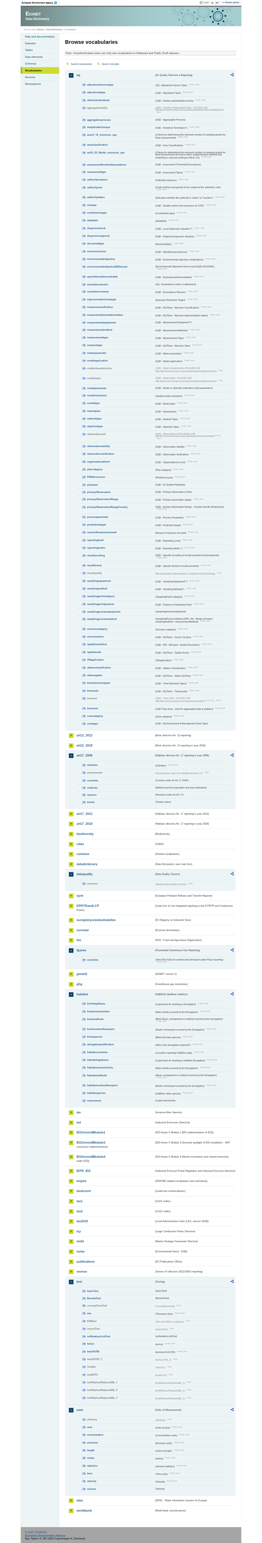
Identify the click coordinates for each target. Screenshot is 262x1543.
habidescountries (97, 1052)
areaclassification (97, 144)
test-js (90, 1343)
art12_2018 (84, 745)
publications (86, 1261)
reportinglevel (95, 540)
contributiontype (97, 212)
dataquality (85, 874)
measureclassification (100, 307)
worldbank (84, 1510)
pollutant (92, 484)
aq (78, 75)
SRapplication (95, 659)
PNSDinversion (96, 477)
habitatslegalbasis (98, 1059)
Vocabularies (33, 70)
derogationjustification (100, 1044)
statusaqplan (94, 675)
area (89, 1427)
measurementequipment (101, 322)
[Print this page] (213, 3)
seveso (82, 1271)
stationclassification (99, 667)
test (79, 1281)
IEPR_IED (84, 1171)
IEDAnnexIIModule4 (91, 1156)
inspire (82, 1181)
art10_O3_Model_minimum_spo (106, 152)
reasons (91, 794)
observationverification (100, 453)
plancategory (94, 469)
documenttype (95, 243)
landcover (84, 1191)
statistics (92, 1465)
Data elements (34, 56)
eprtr (80, 895)
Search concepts (110, 64)
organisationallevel (98, 461)
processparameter (97, 517)
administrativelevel (98, 100)
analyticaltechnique (98, 127)
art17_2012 (84, 813)
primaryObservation (99, 492)
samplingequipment (99, 580)
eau (89, 1313)
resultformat (94, 565)
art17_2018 (84, 823)
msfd (80, 1241)
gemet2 (82, 974)
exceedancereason (98, 291)
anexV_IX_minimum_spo (102, 134)
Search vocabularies (81, 64)
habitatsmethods (97, 1075)
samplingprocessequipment (103, 611)
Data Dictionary (54, 29)
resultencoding (96, 555)
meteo (90, 1458)
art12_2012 (84, 735)
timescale (92, 690)
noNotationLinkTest (98, 1336)
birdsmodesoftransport (100, 1029)
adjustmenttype (96, 92)
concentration (95, 1434)
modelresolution (97, 395)
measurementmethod (99, 329)
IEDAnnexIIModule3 (91, 1142)
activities (92, 765)
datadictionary (87, 864)
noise (81, 1251)
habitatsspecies (96, 1093)
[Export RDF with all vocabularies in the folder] (232, 75)
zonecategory (95, 716)
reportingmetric (96, 547)
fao (79, 940)
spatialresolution (97, 644)
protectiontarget (96, 524)
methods (92, 787)
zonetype (92, 723)
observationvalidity (98, 446)
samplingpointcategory (101, 596)
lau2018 (82, 1221)
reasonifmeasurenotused (101, 532)
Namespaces (33, 83)
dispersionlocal (96, 228)
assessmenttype (96, 172)
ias (79, 1112)
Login (206, 2)
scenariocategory (97, 628)
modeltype (93, 403)
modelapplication (97, 360)
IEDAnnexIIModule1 (91, 1132)
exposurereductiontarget (101, 299)
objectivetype (95, 426)
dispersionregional (98, 235)
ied (79, 1122)
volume (91, 1489)
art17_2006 (84, 755)
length (91, 1450)
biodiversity (85, 834)
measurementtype (97, 337)
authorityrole (94, 187)
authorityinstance (97, 179)
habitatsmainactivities (100, 1067)
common (83, 854)
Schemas (30, 63)
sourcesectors (95, 636)
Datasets (30, 43)
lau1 (80, 1201)
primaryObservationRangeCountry (107, 507)
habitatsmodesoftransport (102, 1085)
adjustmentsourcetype (100, 84)
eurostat (83, 930)
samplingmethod (97, 588)
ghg (79, 984)
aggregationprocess (99, 119)
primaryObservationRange (102, 499)
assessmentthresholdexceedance (106, 164)
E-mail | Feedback (36, 1531)
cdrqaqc (92, 205)
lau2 (80, 1211)
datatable (92, 220)
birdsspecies (94, 1036)
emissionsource (96, 251)
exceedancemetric (97, 284)
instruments (94, 1100)
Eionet (40, 29)
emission (92, 1442)
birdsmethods (95, 1019)
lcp (79, 1231)
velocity (91, 1481)
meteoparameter (96, 353)
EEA (40, 3)
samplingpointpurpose (100, 604)
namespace (94, 411)
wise (80, 1500)
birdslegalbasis (96, 1003)
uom (80, 1410)
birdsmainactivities (98, 1011)
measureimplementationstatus (105, 314)
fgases (81, 950)
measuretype (94, 345)
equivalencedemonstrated (102, 276)
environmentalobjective (101, 259)
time (89, 1473)
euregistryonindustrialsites (96, 920)
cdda (80, 844)
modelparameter (96, 388)
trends (91, 802)
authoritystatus (96, 197)
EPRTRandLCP (88, 905)
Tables (29, 49)
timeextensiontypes (98, 682)
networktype (94, 418)
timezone (92, 708)
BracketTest (94, 1298)
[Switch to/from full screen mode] (218, 3)
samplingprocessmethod (102, 619)
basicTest (92, 1291)
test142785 (93, 1351)
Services (30, 77)
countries (92, 780)
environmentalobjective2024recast (107, 266)
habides (82, 994)
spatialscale (94, 652)
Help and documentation (40, 36)
